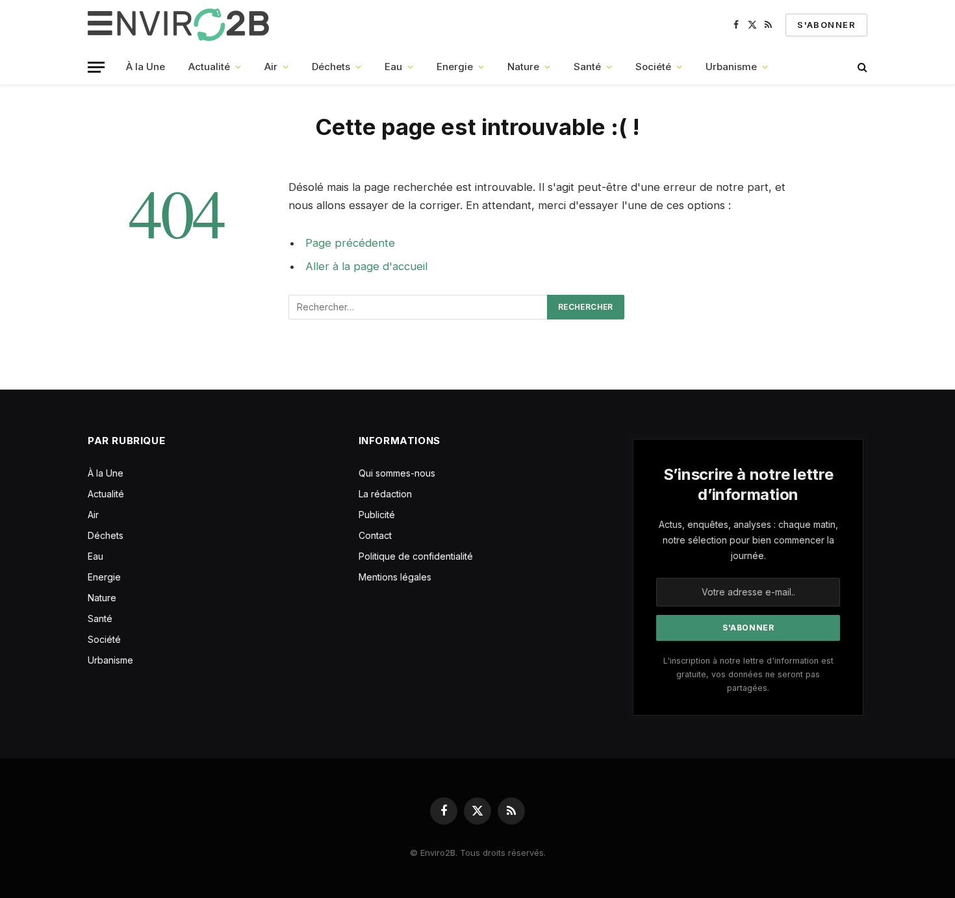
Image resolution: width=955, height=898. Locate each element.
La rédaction (385, 493)
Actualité (209, 66)
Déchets (331, 66)
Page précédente (350, 242)
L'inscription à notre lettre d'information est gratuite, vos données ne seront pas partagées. (748, 674)
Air (270, 66)
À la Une (145, 66)
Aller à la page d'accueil (366, 266)
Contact (375, 535)
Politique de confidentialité (416, 556)
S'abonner (826, 24)
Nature (523, 66)
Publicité (377, 514)
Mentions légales (395, 576)
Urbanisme (731, 66)
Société (653, 66)
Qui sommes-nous (397, 473)
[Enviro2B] (181, 24)
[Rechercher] (861, 67)
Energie (455, 66)
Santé (587, 66)
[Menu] (96, 67)
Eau (393, 66)
